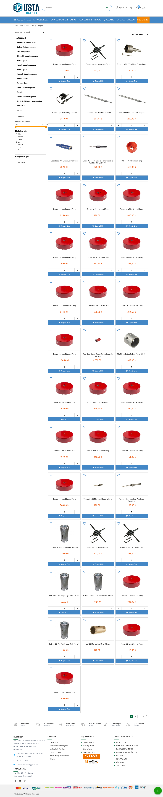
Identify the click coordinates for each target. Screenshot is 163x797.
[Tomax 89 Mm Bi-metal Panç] (64, 437)
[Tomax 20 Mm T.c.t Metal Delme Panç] (131, 50)
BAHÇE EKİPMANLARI (59, 20)
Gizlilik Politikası (55, 752)
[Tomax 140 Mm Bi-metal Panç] (64, 243)
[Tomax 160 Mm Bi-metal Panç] (131, 243)
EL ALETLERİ (19, 20)
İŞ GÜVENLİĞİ (109, 20)
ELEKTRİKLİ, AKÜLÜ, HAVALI (37, 20)
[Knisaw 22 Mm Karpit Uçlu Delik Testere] (64, 630)
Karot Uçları (22, 69)
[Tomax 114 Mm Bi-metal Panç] (131, 195)
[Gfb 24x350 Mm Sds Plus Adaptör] (97, 99)
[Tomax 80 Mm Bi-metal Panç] (97, 388)
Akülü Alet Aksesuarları (26, 42)
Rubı (19, 147)
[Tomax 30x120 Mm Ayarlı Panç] (97, 533)
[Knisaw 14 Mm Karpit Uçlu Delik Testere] (97, 582)
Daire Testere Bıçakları (26, 87)
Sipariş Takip (87, 749)
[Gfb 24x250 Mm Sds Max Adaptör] (131, 99)
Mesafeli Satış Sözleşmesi (59, 745)
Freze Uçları (22, 60)
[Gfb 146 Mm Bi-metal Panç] (131, 147)
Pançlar (20, 92)
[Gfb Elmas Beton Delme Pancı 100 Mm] (131, 340)
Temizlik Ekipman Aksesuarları (29, 101)
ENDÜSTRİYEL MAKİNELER (81, 20)
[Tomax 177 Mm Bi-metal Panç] (64, 195)
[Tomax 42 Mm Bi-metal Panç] (97, 195)
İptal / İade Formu (89, 752)
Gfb (19, 134)
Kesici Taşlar (22, 78)
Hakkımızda (54, 742)
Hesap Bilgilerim (88, 742)
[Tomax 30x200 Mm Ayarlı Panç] (131, 533)
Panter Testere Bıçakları (26, 96)
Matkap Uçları (22, 83)
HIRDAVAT (98, 20)
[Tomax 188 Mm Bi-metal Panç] (64, 340)
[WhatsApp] (158, 790)
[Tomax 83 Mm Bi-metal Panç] (131, 582)
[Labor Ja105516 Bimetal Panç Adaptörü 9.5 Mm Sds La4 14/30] (97, 147)
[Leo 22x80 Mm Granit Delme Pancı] (64, 147)
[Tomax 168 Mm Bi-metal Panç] (97, 292)
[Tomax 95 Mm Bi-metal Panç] (131, 437)
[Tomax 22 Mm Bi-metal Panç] (131, 630)
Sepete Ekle (65, 81)
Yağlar (19, 110)
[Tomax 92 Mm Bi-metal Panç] (97, 437)
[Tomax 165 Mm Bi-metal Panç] (64, 292)
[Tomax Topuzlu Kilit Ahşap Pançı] (64, 99)
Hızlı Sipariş (142, 20)
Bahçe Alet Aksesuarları (27, 47)
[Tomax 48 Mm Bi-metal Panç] (131, 292)
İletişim (52, 759)
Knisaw (20, 137)
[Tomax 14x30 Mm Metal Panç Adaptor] (97, 485)
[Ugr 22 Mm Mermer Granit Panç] (97, 630)
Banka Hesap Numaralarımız (59, 755)
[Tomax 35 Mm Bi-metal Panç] (64, 678)
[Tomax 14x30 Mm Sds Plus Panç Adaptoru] (131, 485)
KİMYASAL (120, 20)
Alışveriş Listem (88, 745)
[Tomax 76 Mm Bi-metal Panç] (64, 388)
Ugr (19, 152)
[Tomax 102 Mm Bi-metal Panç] (131, 388)
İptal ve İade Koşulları (57, 749)
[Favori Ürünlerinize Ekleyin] (51, 41)
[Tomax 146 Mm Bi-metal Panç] (97, 243)
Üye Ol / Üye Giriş (125, 8)
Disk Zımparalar (23, 51)
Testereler (21, 105)
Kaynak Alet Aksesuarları (27, 74)
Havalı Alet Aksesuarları (26, 65)
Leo (19, 142)
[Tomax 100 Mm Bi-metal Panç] (64, 485)
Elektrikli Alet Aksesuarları (27, 56)
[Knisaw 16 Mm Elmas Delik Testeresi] (64, 533)
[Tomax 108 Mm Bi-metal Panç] (64, 50)
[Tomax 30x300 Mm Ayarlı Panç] (97, 50)
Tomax (20, 150)
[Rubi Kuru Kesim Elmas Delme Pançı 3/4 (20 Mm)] (97, 340)
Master (20, 145)
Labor (20, 139)
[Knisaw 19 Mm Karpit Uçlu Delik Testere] (64, 582)
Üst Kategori (22, 32)
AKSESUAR (131, 20)
